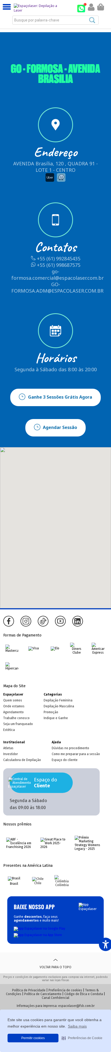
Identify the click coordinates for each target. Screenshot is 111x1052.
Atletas (8, 748)
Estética (9, 730)
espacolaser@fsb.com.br (76, 1006)
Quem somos (12, 700)
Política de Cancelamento (42, 994)
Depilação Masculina (59, 706)
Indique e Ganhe (56, 718)
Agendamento (13, 712)
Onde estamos (14, 706)
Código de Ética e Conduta (83, 994)
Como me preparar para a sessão (76, 754)
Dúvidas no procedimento (70, 748)
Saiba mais (77, 1026)
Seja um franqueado (18, 724)
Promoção (51, 712)
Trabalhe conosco (16, 718)
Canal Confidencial (55, 998)
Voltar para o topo (55, 967)
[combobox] (55, 20)
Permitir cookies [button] (33, 1038)
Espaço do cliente (65, 760)
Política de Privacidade (29, 990)
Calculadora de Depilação (22, 760)
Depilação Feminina (58, 700)
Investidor (10, 754)
